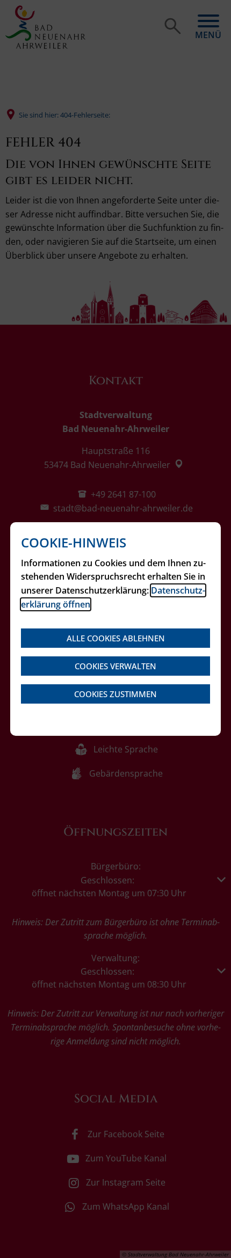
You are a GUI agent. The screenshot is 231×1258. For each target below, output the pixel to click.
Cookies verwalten (115, 666)
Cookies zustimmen (115, 694)
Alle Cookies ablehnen (116, 638)
